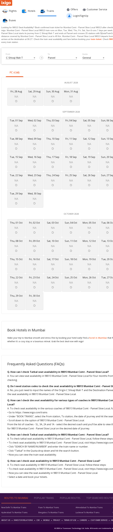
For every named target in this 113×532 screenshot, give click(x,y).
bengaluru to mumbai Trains (51, 512)
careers (83, 520)
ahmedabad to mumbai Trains (89, 507)
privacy (56, 520)
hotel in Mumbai (98, 337)
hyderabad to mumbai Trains (14, 512)
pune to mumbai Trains (48, 507)
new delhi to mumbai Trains (13, 507)
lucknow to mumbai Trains (87, 512)
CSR (38, 520)
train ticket (96, 39)
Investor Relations (23, 520)
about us (5, 520)
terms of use (70, 520)
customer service (99, 520)
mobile (46, 520)
